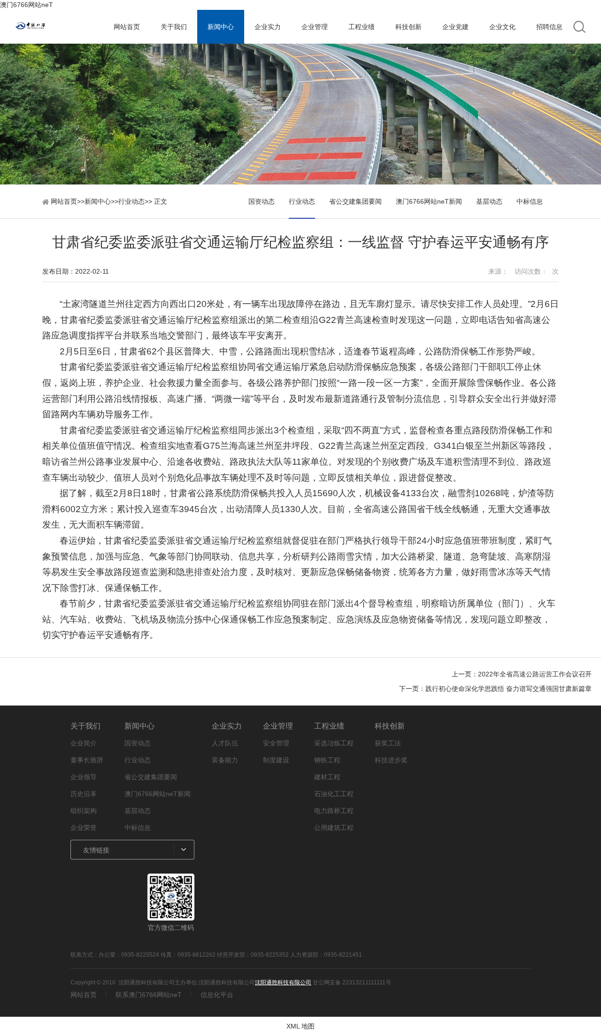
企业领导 (83, 777)
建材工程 (327, 777)
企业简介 (83, 743)
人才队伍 (225, 743)
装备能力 (225, 760)
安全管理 (276, 743)
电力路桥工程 (334, 810)
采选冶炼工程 (334, 743)
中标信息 (529, 201)
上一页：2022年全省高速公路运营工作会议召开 (522, 674)
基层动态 (489, 201)
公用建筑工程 (334, 827)
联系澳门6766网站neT (149, 994)
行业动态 (131, 201)
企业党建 (455, 27)
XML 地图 (300, 1026)
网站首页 (127, 27)
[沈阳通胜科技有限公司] (59, 27)
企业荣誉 (83, 827)
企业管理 (314, 27)
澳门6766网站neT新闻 (429, 201)
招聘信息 (549, 27)
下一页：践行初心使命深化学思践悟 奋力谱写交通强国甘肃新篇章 (495, 688)
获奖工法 (388, 743)
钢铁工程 (327, 760)
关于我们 (174, 27)
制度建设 (276, 760)
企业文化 (502, 27)
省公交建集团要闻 (355, 201)
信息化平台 (216, 994)
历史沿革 (83, 794)
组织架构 (83, 810)
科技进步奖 (391, 760)
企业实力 (267, 27)
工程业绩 (361, 27)
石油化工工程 (334, 794)
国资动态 (261, 201)
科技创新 (408, 27)
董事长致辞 (86, 760)
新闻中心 (221, 27)
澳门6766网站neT (26, 4)
